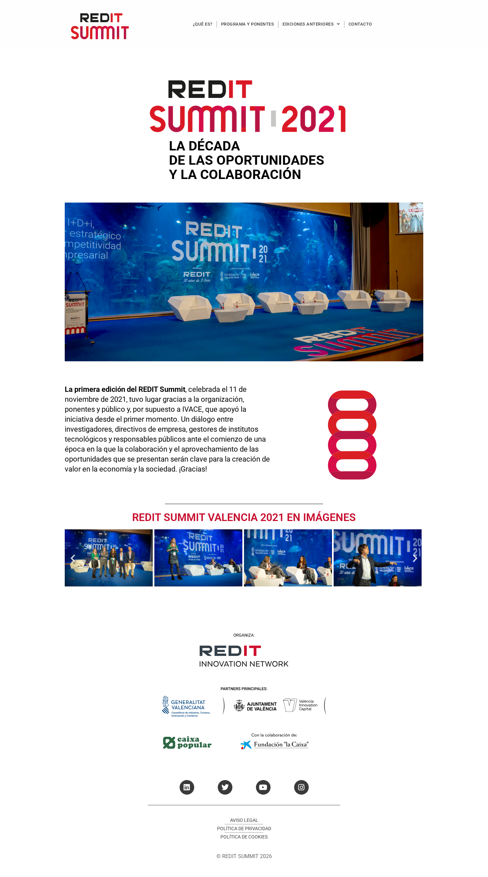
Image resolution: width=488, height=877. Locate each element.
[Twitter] (225, 787)
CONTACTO (360, 24)
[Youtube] (263, 787)
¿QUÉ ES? (202, 24)
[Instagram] (301, 787)
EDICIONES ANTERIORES (308, 24)
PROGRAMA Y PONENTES (247, 24)
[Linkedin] (187, 787)
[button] (73, 558)
